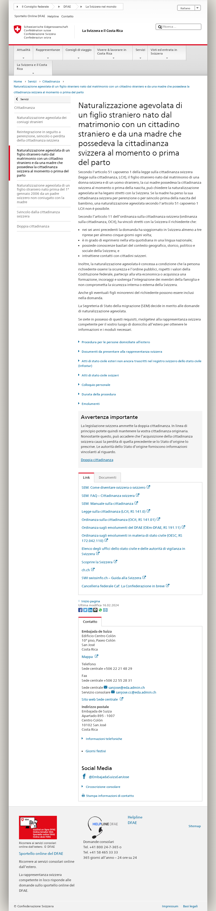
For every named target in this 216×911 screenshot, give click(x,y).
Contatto (87, 621)
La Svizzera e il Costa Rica (32, 66)
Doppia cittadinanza (97, 460)
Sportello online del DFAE (41, 853)
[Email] (105, 610)
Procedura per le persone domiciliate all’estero (116, 342)
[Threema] (95, 610)
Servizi (140, 50)
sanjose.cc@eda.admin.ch (136, 692)
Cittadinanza (51, 81)
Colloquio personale (96, 385)
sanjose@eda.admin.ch (127, 687)
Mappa (88, 657)
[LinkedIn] (90, 610)
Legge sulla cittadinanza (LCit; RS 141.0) (113, 511)
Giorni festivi (96, 751)
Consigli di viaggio (78, 50)
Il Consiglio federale (35, 6)
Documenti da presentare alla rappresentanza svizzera (122, 351)
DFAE (67, 6)
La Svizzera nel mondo (101, 6)
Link (84, 477)
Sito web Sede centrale (100, 699)
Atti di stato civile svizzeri (100, 375)
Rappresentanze (48, 50)
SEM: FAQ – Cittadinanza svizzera (108, 495)
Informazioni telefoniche (103, 739)
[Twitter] (85, 610)
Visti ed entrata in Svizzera (164, 51)
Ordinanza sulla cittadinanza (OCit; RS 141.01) (118, 519)
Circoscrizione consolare (102, 787)
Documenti (107, 477)
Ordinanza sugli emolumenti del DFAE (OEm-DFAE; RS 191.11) (131, 527)
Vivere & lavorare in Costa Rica (111, 51)
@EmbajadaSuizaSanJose (109, 777)
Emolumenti (90, 404)
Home (18, 81)
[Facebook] (80, 610)
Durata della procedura (99, 394)
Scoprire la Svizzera (97, 562)
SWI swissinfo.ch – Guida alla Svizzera (111, 578)
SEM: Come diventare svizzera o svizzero (113, 487)
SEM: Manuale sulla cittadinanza (107, 503)
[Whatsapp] (100, 610)
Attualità (23, 50)
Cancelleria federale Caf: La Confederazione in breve (123, 586)
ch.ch (86, 570)
